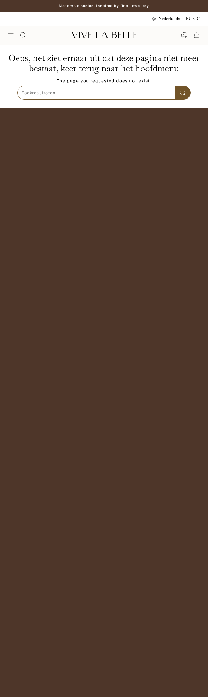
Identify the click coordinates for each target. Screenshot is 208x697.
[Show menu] (10, 35)
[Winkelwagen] (196, 35)
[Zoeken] (183, 93)
